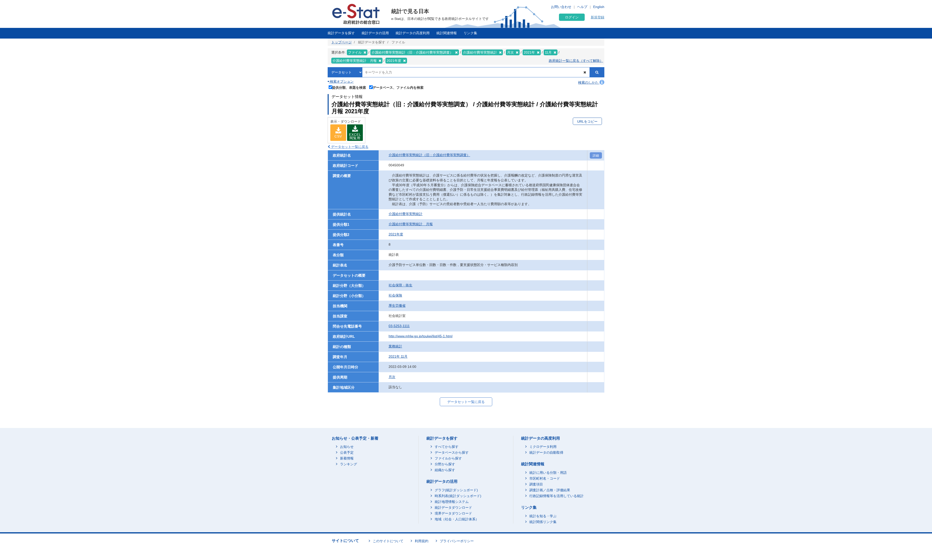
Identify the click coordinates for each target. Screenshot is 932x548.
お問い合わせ (561, 6)
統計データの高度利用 (413, 33)
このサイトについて (388, 541)
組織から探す (445, 470)
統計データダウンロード (453, 507)
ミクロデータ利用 (543, 446)
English (598, 6)
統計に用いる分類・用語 (548, 472)
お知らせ (347, 446)
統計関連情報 (446, 33)
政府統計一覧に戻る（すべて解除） (576, 61)
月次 (392, 377)
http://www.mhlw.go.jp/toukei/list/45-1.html (420, 336)
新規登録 (597, 17)
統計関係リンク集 (543, 522)
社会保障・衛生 (400, 285)
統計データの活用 (375, 33)
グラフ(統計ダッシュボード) (456, 490)
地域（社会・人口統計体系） (457, 519)
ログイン (572, 17)
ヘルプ (582, 6)
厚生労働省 (397, 305)
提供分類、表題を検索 (349, 87)
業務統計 (395, 346)
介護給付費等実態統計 (406, 214)
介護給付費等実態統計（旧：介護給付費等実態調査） (429, 155)
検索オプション (341, 81)
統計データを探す (341, 33)
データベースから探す (452, 452)
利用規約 (421, 541)
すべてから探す (446, 446)
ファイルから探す (448, 458)
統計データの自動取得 (546, 452)
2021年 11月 (398, 356)
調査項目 (536, 484)
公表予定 (347, 452)
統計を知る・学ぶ (543, 516)
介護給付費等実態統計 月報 (411, 224)
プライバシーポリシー (457, 541)
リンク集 (470, 33)
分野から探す (445, 464)
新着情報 (347, 458)
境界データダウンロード (453, 513)
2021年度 (396, 234)
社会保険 (395, 295)
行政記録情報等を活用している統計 (556, 496)
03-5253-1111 (399, 326)
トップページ (341, 42)
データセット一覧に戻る (349, 146)
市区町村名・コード (544, 478)
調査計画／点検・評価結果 (549, 490)
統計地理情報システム (452, 501)
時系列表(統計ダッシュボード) (458, 496)
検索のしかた (588, 82)
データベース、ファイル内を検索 (398, 87)
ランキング (348, 464)
